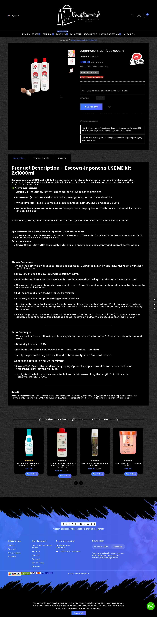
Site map (12, 556)
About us (36, 551)
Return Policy (38, 563)
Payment (12, 549)
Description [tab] (18, 158)
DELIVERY (12, 545)
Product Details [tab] (41, 158)
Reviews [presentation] (62, 158)
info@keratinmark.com (69, 551)
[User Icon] (139, 15)
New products (14, 553)
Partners (36, 566)
